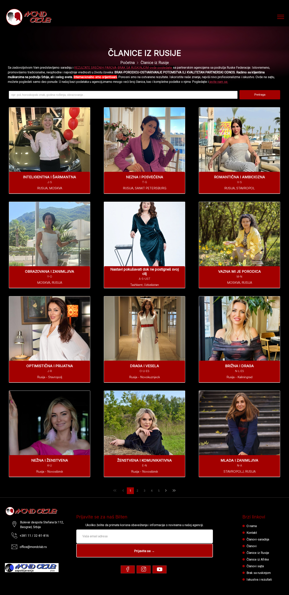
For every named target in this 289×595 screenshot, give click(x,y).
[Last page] (174, 490)
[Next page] (166, 490)
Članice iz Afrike (258, 559)
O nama (252, 526)
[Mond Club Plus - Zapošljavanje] (32, 566)
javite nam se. (218, 82)
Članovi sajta (255, 566)
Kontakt (252, 533)
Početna (127, 62)
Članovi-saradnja (258, 539)
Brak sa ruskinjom (259, 573)
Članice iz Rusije (258, 553)
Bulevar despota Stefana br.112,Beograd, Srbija (42, 524)
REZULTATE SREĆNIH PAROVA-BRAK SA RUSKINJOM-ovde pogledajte (123, 67)
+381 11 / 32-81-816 (34, 536)
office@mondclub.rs (33, 547)
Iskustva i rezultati (259, 579)
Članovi (252, 546)
